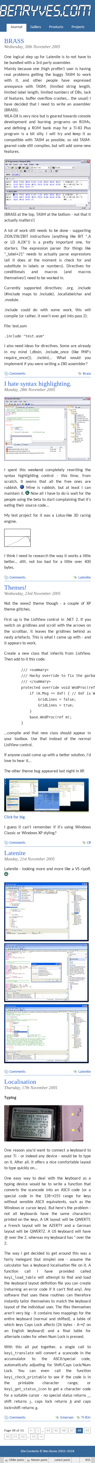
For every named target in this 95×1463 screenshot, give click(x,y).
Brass (87, 373)
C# (89, 843)
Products (56, 27)
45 (56, 1430)
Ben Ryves (50, 1451)
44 (48, 1430)
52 (23, 1436)
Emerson (66, 1417)
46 (64, 1430)
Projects (78, 27)
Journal (16, 27)
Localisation (20, 1081)
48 (79, 1430)
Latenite (84, 577)
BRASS (14, 41)
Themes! (15, 587)
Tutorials (47, 36)
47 (72, 1430)
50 (8, 1436)
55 (34, 1436)
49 (87, 1430)
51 (15, 1436)
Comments (17, 373)
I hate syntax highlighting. (38, 383)
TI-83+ (86, 1417)
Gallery (35, 27)
